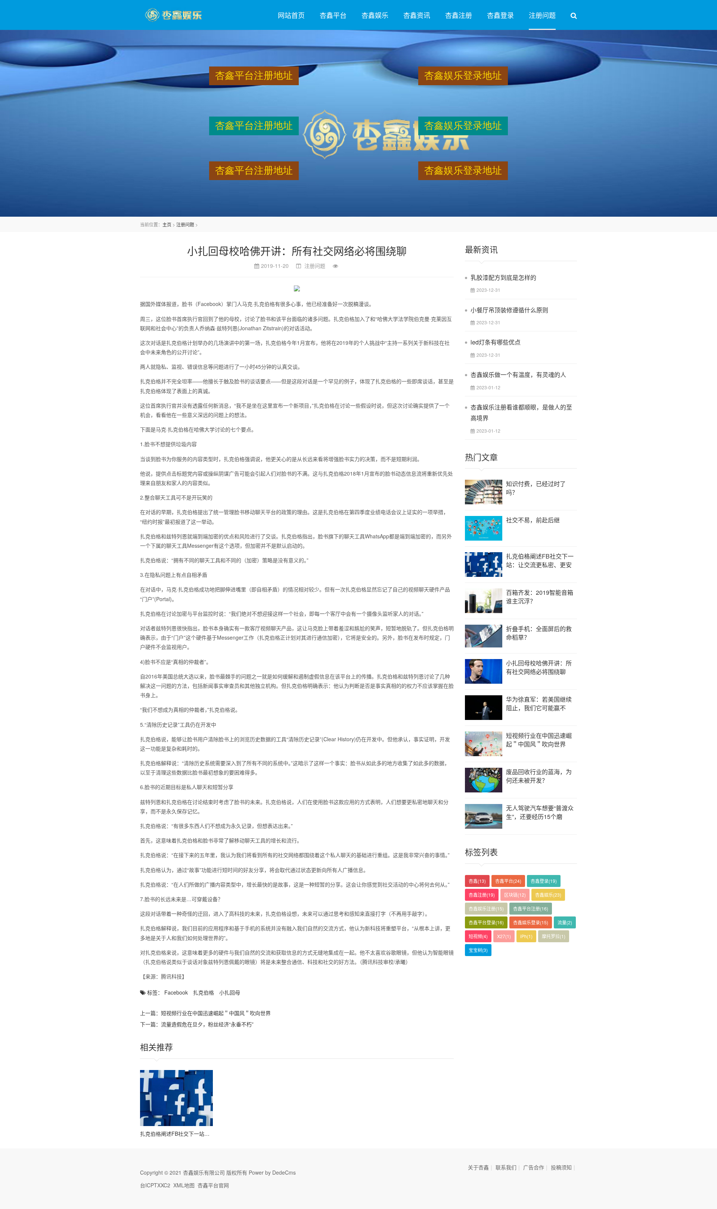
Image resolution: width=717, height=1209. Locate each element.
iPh (526, 936)
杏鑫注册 (458, 15)
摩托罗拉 (553, 936)
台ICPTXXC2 (155, 1185)
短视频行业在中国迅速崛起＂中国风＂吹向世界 (216, 1013)
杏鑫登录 (500, 15)
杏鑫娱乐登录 (530, 922)
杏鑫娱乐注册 (486, 908)
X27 (504, 936)
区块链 (515, 894)
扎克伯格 (203, 992)
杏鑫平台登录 (486, 922)
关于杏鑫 (478, 1167)
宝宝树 (478, 950)
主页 (166, 224)
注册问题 (542, 15)
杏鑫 (477, 881)
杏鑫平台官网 (213, 1185)
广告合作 (533, 1167)
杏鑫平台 (333, 15)
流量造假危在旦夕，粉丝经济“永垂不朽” (207, 1024)
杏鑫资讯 (416, 15)
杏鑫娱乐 (374, 15)
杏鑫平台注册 (530, 908)
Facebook (176, 992)
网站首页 (291, 15)
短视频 (478, 936)
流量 (565, 922)
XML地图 (184, 1185)
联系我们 (506, 1167)
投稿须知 (561, 1167)
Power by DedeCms (272, 1172)
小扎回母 (229, 992)
